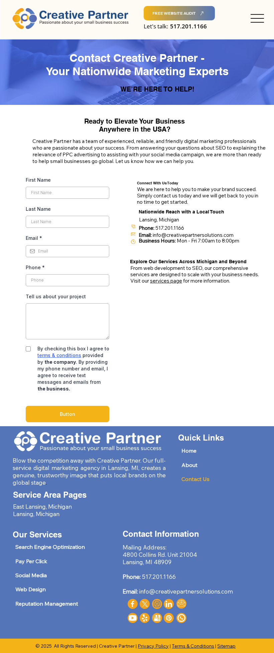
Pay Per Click (31, 561)
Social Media (31, 575)
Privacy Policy (153, 646)
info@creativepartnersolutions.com (193, 235)
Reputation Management (46, 603)
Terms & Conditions (193, 646)
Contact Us (195, 479)
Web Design (30, 589)
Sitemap (226, 646)
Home (188, 450)
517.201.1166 (188, 26)
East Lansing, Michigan (42, 506)
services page (166, 281)
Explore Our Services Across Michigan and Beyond (188, 261)
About (189, 465)
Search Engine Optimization (50, 546)
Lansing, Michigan (36, 513)
